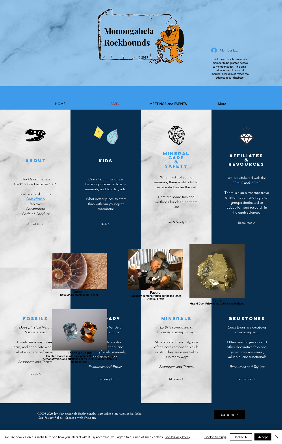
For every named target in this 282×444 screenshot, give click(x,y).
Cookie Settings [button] (215, 437)
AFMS (255, 183)
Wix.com (90, 418)
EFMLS (237, 183)
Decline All (241, 437)
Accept (263, 437)
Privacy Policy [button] (53, 418)
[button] (35, 199)
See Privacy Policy (177, 437)
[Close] (276, 436)
